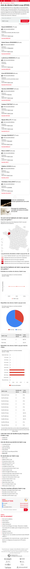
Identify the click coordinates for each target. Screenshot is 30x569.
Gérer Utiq (13, 551)
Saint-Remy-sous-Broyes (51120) (10, 451)
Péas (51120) (5, 449)
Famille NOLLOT (5, 131)
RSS (11, 550)
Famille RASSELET (5, 146)
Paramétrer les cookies (6, 551)
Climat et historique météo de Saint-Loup (12, 473)
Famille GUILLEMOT (6, 193)
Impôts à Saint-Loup (7, 470)
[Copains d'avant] (8, 564)
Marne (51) (4, 453)
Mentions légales (19, 551)
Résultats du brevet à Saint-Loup (10, 493)
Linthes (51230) (5, 446)
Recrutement (15, 550)
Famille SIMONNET (6, 100)
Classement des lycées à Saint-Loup (10, 477)
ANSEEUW (4, 437)
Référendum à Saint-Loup (8, 485)
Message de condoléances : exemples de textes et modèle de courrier (19, 210)
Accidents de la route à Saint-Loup (10, 475)
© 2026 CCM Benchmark (15, 553)
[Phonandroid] (22, 567)
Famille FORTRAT (5, 115)
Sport (4, 505)
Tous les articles (6, 550)
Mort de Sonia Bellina (7, 519)
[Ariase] (8, 567)
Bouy (8, 172)
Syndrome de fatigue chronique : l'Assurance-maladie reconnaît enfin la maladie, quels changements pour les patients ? (15, 527)
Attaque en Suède (6, 531)
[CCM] (22, 559)
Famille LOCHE (5, 177)
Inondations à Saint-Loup (8, 466)
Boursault (10, 141)
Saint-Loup (10, 36)
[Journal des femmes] (8, 559)
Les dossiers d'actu (7, 507)
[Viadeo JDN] (22, 564)
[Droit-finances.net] (22, 562)
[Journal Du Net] (8, 562)
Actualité (5, 503)
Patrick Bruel (5, 520)
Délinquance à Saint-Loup (8, 463)
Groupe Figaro (26, 551)
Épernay (10, 94)
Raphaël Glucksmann (7, 533)
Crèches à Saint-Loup (7, 480)
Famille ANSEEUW (5, 38)
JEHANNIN (4, 439)
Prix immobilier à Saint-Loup (9, 484)
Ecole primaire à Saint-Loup (8, 478)
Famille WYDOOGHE (6, 84)
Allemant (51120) (6, 448)
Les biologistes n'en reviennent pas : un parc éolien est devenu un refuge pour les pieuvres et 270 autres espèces (15, 540)
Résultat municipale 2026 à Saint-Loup (11, 490)
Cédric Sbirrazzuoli (6, 524)
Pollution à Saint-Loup (7, 464)
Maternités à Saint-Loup (8, 482)
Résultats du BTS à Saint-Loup (9, 495)
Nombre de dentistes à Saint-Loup (10, 468)
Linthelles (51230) (6, 444)
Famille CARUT (5, 162)
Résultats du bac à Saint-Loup (9, 492)
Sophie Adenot (5, 522)
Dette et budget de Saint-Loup (9, 471)
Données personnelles (22, 550)
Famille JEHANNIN (5, 53)
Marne (12, 3)
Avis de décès (6, 3)
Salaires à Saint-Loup (7, 459)
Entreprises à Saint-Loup (8, 461)
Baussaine (10, 48)
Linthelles (9, 187)
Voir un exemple (24, 503)
